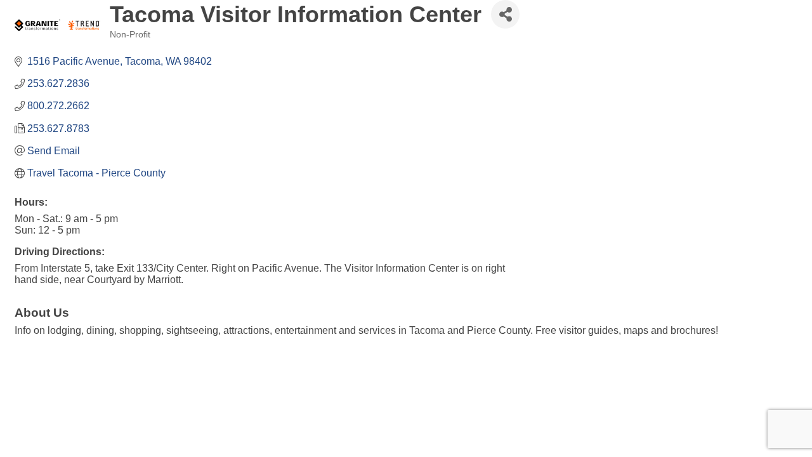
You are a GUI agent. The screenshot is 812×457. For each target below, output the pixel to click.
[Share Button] (505, 14)
